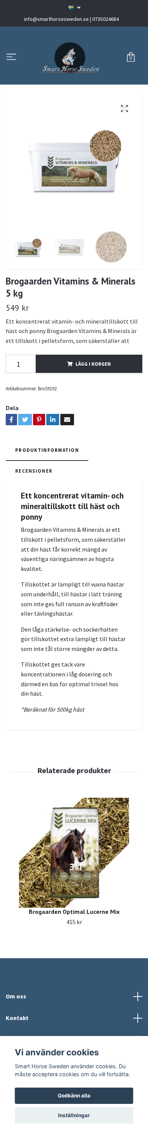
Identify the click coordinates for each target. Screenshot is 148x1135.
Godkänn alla (74, 1096)
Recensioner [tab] (33, 521)
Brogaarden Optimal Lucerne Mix (74, 962)
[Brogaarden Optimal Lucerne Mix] (74, 903)
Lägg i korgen (93, 414)
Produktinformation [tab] (47, 500)
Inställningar (74, 1115)
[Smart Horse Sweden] (71, 83)
